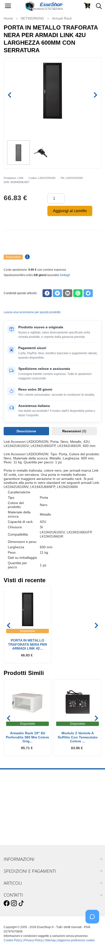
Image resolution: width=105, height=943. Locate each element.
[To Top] (94, 932)
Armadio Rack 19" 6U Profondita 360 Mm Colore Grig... (27, 737)
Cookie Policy (13, 940)
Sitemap (50, 940)
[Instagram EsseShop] (14, 903)
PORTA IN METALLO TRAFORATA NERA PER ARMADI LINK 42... (27, 644)
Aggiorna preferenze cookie (76, 940)
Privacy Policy (33, 940)
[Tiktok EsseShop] (21, 903)
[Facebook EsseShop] (7, 903)
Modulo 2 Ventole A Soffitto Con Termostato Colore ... (78, 737)
